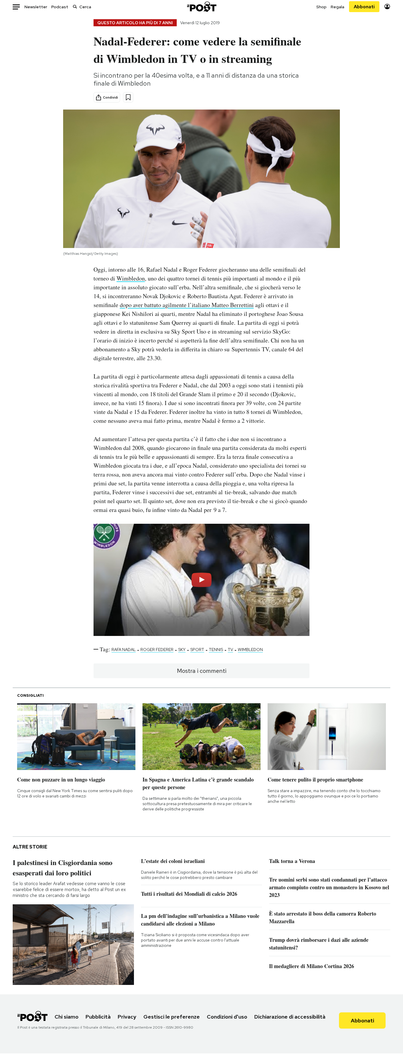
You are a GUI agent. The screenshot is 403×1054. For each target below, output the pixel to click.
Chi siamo (66, 1016)
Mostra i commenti (201, 671)
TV (230, 649)
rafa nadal (124, 649)
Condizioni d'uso (227, 1016)
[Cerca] (75, 7)
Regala (337, 6)
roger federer (156, 649)
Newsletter (35, 6)
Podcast (59, 6)
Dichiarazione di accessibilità (289, 1016)
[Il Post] (201, 6)
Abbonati (364, 7)
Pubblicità (98, 1016)
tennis (216, 649)
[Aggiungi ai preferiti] (128, 97)
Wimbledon (131, 278)
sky (182, 649)
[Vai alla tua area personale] (387, 7)
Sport (197, 649)
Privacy (127, 1016)
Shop (321, 6)
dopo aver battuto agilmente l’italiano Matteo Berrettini (187, 305)
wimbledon (250, 649)
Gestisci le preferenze (171, 1016)
